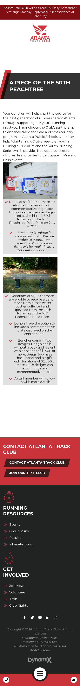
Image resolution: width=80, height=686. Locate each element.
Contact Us (74, 680)
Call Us (6, 680)
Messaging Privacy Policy (40, 638)
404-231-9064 (40, 650)
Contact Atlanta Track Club (37, 462)
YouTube (40, 617)
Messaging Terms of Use (40, 642)
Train (13, 599)
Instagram (55, 617)
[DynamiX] (40, 660)
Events (14, 524)
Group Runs (19, 531)
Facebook (24, 617)
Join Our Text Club (27, 473)
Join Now (16, 586)
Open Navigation (40, 673)
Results (15, 538)
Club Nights (18, 605)
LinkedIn (48, 617)
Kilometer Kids (20, 544)
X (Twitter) (32, 617)
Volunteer (17, 592)
